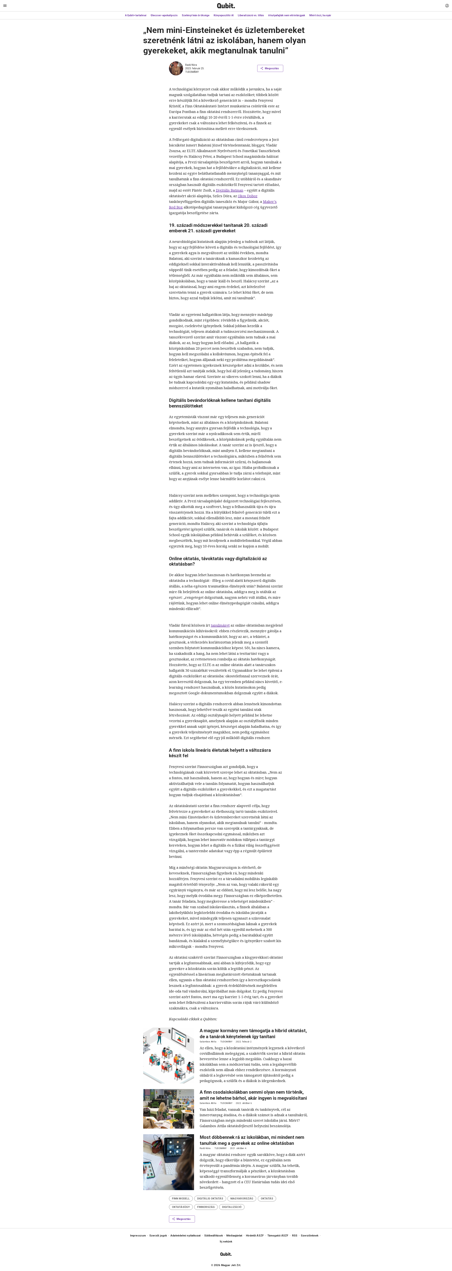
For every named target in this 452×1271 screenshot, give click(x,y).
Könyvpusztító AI (224, 15)
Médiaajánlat (234, 1235)
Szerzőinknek (309, 1235)
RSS (294, 1235)
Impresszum (138, 1235)
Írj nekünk (226, 1241)
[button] (181, 1198)
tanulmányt (220, 625)
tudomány (192, 72)
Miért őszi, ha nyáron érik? (325, 15)
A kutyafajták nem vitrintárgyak (286, 15)
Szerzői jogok (158, 1235)
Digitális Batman (229, 190)
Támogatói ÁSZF (277, 1235)
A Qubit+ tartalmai (135, 15)
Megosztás (272, 68)
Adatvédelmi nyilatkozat (185, 1235)
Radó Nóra (191, 64)
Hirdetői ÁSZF (255, 1235)
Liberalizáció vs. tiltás (251, 15)
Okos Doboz (247, 196)
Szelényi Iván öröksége (195, 15)
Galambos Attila (208, 1041)
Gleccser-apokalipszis (164, 15)
